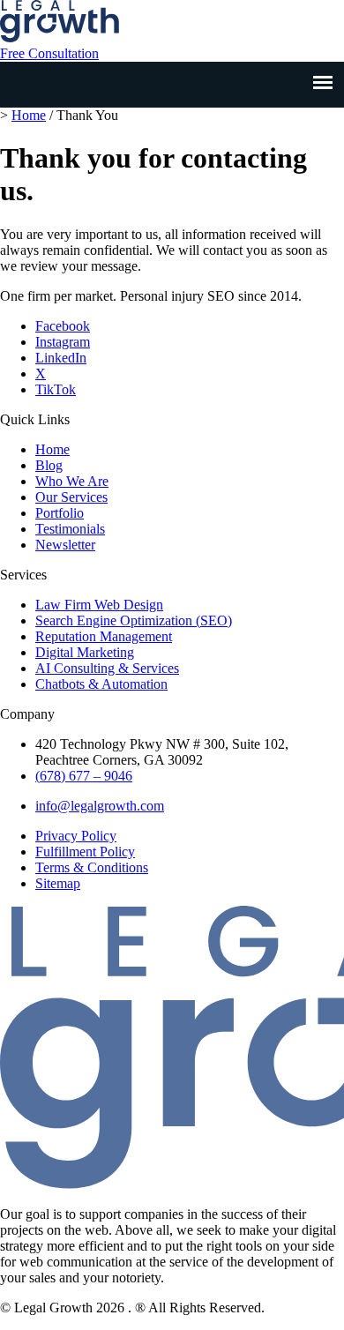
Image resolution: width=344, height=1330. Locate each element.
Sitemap (57, 883)
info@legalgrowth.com (99, 805)
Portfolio (59, 512)
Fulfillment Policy (85, 851)
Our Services (71, 496)
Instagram (62, 341)
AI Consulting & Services (107, 668)
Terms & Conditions (91, 867)
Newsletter (65, 544)
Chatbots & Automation (101, 683)
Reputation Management (103, 636)
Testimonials (70, 528)
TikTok (55, 389)
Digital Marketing (84, 652)
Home (28, 115)
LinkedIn (60, 357)
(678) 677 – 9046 (83, 775)
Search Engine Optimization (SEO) (133, 620)
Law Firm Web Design (99, 604)
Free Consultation (49, 53)
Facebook (62, 325)
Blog (49, 465)
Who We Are (71, 481)
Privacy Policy (75, 835)
